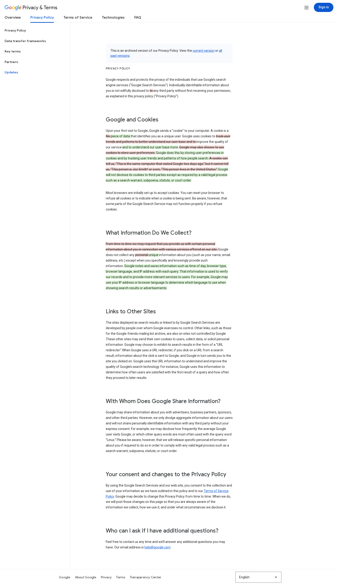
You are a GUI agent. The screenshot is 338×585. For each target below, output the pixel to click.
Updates (11, 72)
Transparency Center (145, 577)
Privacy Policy (42, 17)
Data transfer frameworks (25, 41)
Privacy (106, 577)
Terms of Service (77, 17)
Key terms (13, 51)
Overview (13, 17)
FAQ (137, 17)
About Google (85, 577)
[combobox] (258, 577)
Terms (120, 577)
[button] (306, 7)
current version (204, 50)
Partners (11, 62)
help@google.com (157, 547)
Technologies (113, 17)
